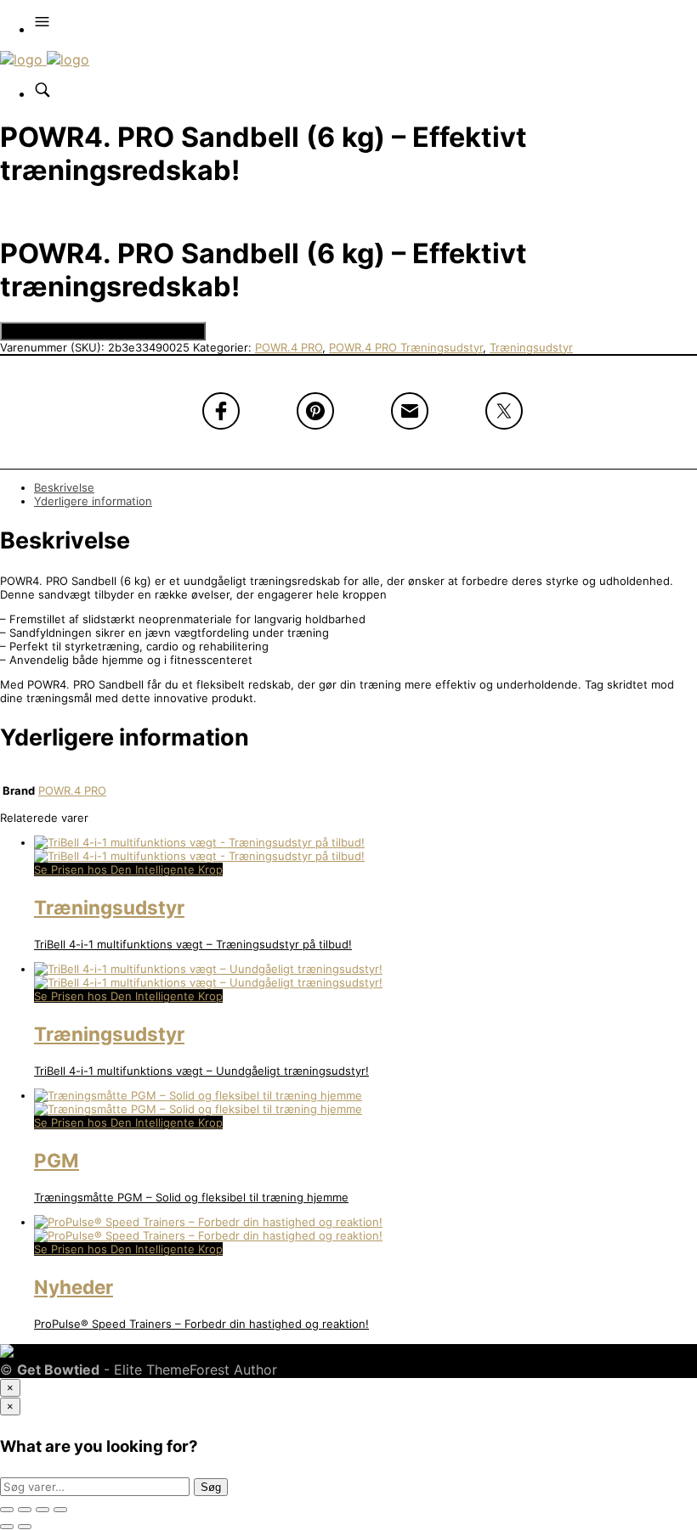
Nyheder (73, 1286)
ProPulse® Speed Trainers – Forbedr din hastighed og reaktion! (201, 1323)
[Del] (42, 1509)
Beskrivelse (64, 487)
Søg (211, 1487)
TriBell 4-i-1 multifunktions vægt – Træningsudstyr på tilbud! (193, 944)
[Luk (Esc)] (60, 1509)
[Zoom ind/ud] (7, 1509)
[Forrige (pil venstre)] (7, 1526)
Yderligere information (93, 501)
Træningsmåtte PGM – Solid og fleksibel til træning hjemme (191, 1197)
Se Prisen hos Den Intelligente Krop (103, 331)
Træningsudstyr (531, 347)
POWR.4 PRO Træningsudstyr (406, 347)
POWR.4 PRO (288, 347)
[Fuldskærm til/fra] (24, 1509)
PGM (56, 1160)
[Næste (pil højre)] (24, 1526)
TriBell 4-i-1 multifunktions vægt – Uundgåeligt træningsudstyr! (201, 1070)
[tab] (365, 487)
